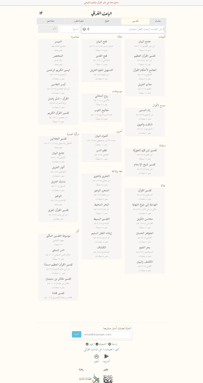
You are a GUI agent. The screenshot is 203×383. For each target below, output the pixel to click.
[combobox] (123, 29)
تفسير (135, 21)
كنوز (117, 349)
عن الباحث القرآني (93, 349)
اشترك (76, 334)
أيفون (96, 359)
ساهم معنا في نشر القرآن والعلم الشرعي (101, 3)
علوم (107, 21)
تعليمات (108, 349)
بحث (158, 21)
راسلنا (114, 344)
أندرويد (107, 359)
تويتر (91, 344)
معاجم (50, 21)
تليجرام (102, 344)
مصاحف (79, 21)
